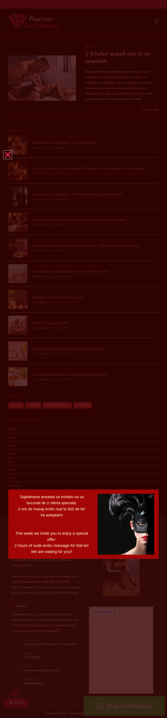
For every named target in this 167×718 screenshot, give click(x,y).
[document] (83, 359)
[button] (8, 155)
